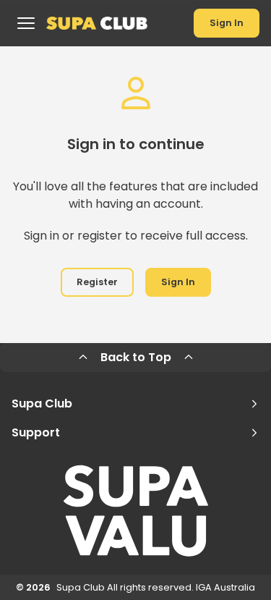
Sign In (227, 23)
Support (36, 432)
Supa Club (42, 403)
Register (97, 282)
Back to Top (135, 357)
